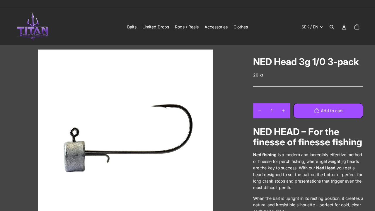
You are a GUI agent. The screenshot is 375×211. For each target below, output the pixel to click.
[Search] (331, 27)
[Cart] (356, 27)
